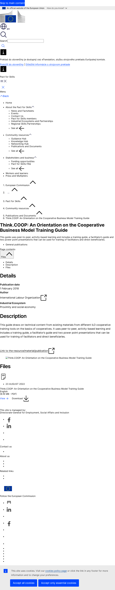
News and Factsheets (22, 111)
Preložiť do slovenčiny (12, 64)
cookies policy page (56, 570)
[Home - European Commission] (12, 16)
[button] (4, 398)
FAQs (8, 463)
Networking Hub (20, 144)
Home (9, 102)
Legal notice (12, 558)
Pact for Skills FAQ (21, 164)
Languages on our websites (20, 551)
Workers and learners (17, 173)
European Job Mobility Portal (21, 478)
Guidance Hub (18, 138)
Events (14, 113)
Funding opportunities (22, 161)
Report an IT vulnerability (19, 548)
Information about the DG (19, 461)
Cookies (10, 553)
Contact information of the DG (22, 451)
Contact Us (17, 116)
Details (9, 262)
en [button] (8, 28)
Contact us (11, 543)
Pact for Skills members (23, 118)
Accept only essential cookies (58, 582)
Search (3, 40)
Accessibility (12, 466)
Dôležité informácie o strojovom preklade (48, 64)
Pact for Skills (13, 201)
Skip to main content (12, 3)
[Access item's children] (34, 107)
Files (8, 267)
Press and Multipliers (17, 176)
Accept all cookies (23, 582)
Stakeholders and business (20, 157)
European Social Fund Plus (20, 476)
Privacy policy (13, 556)
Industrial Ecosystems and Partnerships (32, 121)
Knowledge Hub (19, 141)
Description (12, 264)
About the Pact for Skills (19, 107)
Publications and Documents (26, 146)
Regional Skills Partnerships (26, 123)
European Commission (17, 185)
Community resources (17, 135)
